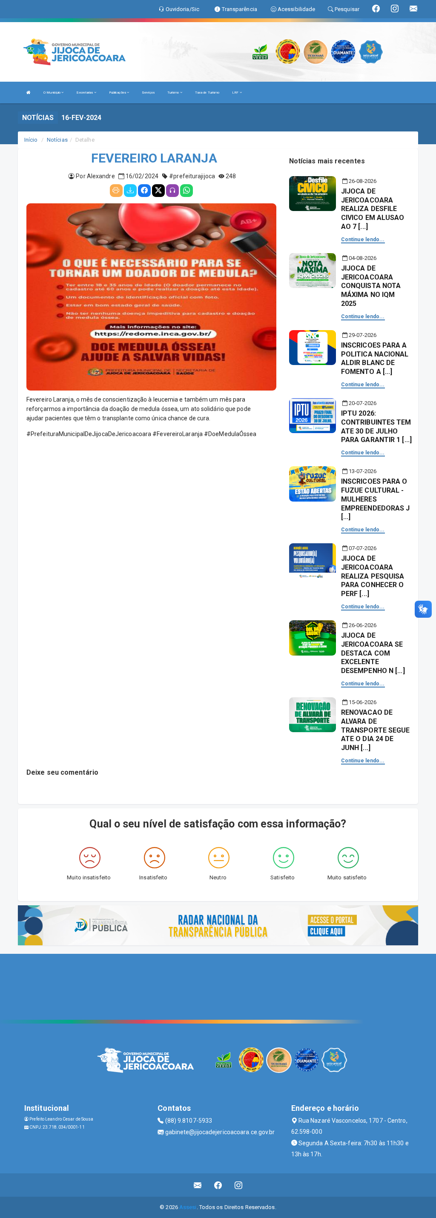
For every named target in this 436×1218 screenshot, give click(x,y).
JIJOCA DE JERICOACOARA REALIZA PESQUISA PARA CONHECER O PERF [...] (372, 576)
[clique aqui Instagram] (238, 1185)
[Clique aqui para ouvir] (172, 190)
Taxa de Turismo (207, 92)
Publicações (118, 92)
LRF (235, 92)
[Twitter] (158, 190)
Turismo (173, 92)
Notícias (57, 140)
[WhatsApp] (186, 190)
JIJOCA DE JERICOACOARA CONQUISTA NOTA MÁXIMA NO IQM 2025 (371, 286)
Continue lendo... (363, 239)
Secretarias (85, 92)
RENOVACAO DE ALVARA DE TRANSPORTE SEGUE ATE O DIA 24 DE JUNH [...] (375, 730)
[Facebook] (144, 190)
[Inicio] (28, 92)
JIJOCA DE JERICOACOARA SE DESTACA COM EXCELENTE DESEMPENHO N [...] (373, 653)
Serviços (148, 92)
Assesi (188, 1207)
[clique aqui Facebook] (218, 1185)
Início (31, 140)
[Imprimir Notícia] (116, 190)
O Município (52, 92)
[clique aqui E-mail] (197, 1185)
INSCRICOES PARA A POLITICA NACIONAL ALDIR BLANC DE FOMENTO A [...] (375, 358)
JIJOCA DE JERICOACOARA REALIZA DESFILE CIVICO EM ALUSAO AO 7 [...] (372, 209)
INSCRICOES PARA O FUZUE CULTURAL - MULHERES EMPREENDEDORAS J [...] (375, 499)
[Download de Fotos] (130, 190)
